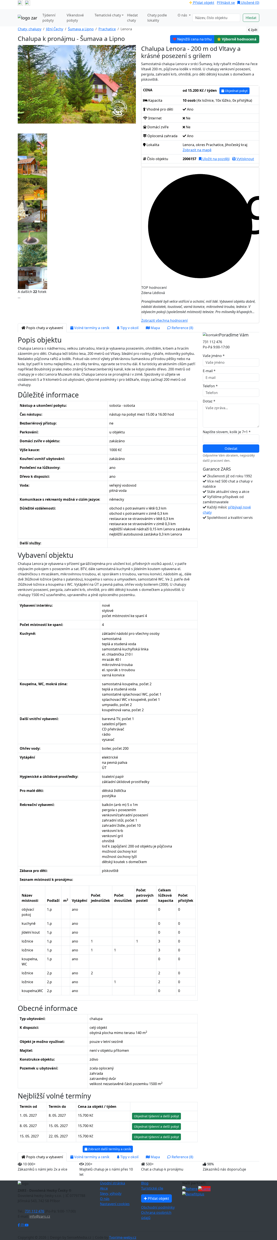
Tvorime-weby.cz (122, 1237)
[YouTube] (27, 1225)
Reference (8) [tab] (182, 327)
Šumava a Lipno (81, 29)
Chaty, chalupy (29, 29)
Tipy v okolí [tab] (128, 327)
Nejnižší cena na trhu (194, 39)
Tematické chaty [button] (108, 15)
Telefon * (210, 386)
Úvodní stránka (112, 1183)
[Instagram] (23, 1225)
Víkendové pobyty (75, 18)
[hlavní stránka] (27, 17)
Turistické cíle (152, 1188)
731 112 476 (34, 1211)
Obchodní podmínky (158, 1207)
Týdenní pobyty (48, 18)
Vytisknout (245, 158)
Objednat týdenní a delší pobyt (156, 1116)
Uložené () (249, 2)
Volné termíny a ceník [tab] (91, 327)
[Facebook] (19, 1225)
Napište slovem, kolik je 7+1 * (227, 431)
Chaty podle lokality (157, 18)
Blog (144, 1183)
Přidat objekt (203, 2)
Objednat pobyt (236, 91)
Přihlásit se (226, 2)
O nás (105, 1198)
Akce (104, 1188)
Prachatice (107, 29)
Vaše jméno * (214, 355)
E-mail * (209, 370)
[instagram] (27, 2)
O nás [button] (183, 15)
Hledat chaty (132, 18)
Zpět (253, 30)
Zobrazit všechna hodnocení (164, 320)
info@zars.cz (39, 1216)
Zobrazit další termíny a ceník (109, 1149)
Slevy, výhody (110, 1193)
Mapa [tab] (155, 327)
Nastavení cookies (115, 1203)
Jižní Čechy (54, 29)
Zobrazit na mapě (197, 150)
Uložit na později (215, 158)
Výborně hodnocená (238, 39)
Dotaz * (209, 401)
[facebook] (20, 2)
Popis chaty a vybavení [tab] (44, 327)
